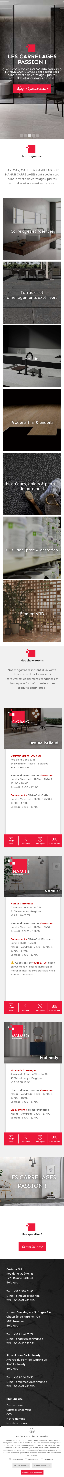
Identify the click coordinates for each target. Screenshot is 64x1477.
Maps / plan (40, 844)
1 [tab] (21, 135)
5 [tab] (37, 135)
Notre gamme (15, 1418)
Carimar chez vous (18, 1409)
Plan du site (14, 1399)
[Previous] (3, 69)
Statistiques (33, 1459)
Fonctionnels (17, 1459)
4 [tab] (33, 135)
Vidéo (11, 844)
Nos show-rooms (32, 88)
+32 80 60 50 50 (23, 1377)
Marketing (48, 1459)
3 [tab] (29, 135)
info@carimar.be (29, 1295)
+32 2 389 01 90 (23, 1291)
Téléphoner (25, 844)
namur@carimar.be (30, 1338)
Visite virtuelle (54, 844)
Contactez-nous (32, 1246)
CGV (9, 1414)
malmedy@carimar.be (32, 1382)
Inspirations (14, 1405)
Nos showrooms (16, 1423)
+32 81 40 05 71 (23, 1334)
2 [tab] (25, 135)
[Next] (60, 69)
